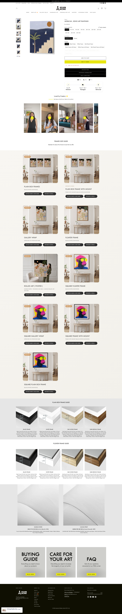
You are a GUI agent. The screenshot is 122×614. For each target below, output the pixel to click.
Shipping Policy (50, 590)
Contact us (52, 3)
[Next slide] (98, 115)
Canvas (75, 38)
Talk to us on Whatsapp (68, 592)
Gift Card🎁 (36, 594)
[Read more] (30, 562)
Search (35, 597)
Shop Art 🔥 (34, 12)
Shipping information (85, 72)
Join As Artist (18, 3)
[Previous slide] (24, 115)
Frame (66, 41)
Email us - (66, 594)
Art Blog (35, 601)
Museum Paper (68, 38)
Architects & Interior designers (36, 3)
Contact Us (36, 599)
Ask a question (85, 75)
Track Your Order (46, 3)
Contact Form (66, 596)
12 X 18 (72, 29)
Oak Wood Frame (89, 44)
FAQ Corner (50, 597)
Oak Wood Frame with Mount (97, 47)
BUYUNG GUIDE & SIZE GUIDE (32, 193)
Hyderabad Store (83, 12)
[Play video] (32, 118)
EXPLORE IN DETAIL (49, 193)
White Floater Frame (80, 50)
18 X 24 (82, 29)
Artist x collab (36, 592)
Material (67, 36)
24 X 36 (99, 29)
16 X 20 (77, 29)
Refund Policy (50, 592)
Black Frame (72, 44)
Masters (74, 12)
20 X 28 (93, 29)
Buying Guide (24, 3)
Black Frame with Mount (70, 47)
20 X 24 (88, 29)
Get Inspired (36, 595)
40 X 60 (78, 32)
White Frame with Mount (83, 47)
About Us (35, 590)
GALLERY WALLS (44, 12)
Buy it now (85, 61)
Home (27, 12)
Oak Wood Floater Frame (93, 50)
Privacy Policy (50, 594)
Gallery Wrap (68, 53)
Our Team (35, 602)
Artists (29, 3)
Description (85, 69)
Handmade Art (54, 12)
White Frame (80, 44)
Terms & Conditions (51, 595)
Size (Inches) (85, 27)
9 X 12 (66, 29)
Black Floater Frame (69, 50)
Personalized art (65, 12)
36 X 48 (73, 32)
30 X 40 (67, 32)
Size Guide (93, 12)
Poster (66, 44)
